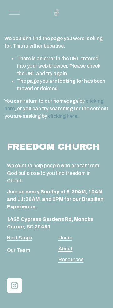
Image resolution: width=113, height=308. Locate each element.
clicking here (62, 116)
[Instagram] (14, 285)
